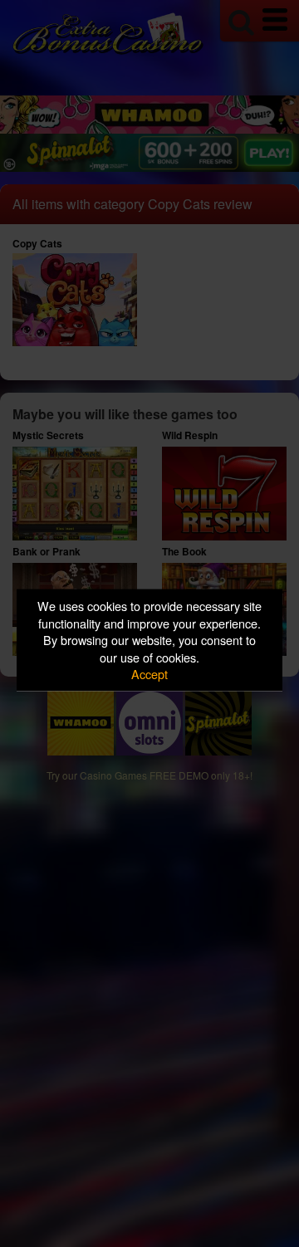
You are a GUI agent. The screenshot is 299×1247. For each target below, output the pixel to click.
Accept (149, 673)
